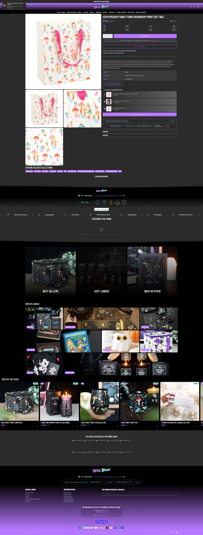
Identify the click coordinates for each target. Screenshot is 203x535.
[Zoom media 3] (82, 108)
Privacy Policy (67, 492)
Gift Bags (60, 171)
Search (27, 497)
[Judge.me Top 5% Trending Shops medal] (124, 202)
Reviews (27, 501)
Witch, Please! (31, 532)
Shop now (50, 294)
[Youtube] (177, 532)
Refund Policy (67, 494)
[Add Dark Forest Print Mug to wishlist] (157, 426)
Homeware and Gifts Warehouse (86, 171)
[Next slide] (176, 406)
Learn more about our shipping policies (113, 52)
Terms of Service (68, 499)
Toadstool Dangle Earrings (118, 108)
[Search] (3, 7)
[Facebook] (171, 532)
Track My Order (29, 492)
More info (137, 482)
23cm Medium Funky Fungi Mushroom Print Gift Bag (125, 93)
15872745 (106, 510)
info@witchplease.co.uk (103, 515)
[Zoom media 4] (44, 147)
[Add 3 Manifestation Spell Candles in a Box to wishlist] (197, 426)
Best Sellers (37, 171)
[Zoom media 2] (44, 108)
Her (65, 171)
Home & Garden (72, 171)
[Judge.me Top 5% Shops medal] (117, 202)
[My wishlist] (194, 7)
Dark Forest (45, 171)
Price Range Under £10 (111, 171)
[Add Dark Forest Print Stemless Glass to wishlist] (117, 426)
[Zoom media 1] (63, 51)
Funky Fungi (53, 171)
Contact (27, 494)
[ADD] (36, 418)
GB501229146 (103, 512)
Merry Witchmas (100, 171)
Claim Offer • (139, 114)
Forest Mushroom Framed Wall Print (121, 101)
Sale (120, 171)
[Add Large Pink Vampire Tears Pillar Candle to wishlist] (77, 426)
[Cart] (198, 7)
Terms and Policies (101, 532)
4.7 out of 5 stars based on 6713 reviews (105, 195)
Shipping (105, 132)
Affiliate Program (68, 501)
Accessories (29, 171)
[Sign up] (176, 493)
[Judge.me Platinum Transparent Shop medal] (97, 202)
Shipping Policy (68, 497)
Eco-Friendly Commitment (32, 499)
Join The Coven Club (153, 40)
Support (105, 135)
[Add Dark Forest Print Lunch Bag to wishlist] (37, 426)
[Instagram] (174, 532)
